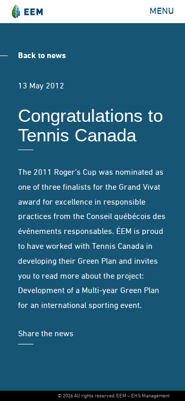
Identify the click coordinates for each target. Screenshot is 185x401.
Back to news (42, 56)
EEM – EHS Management (27, 11)
